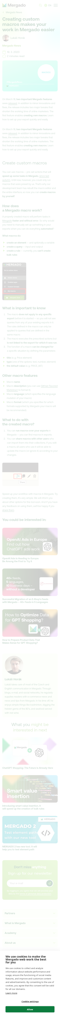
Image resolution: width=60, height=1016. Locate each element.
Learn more (11, 993)
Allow (30, 1009)
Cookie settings (30, 1001)
